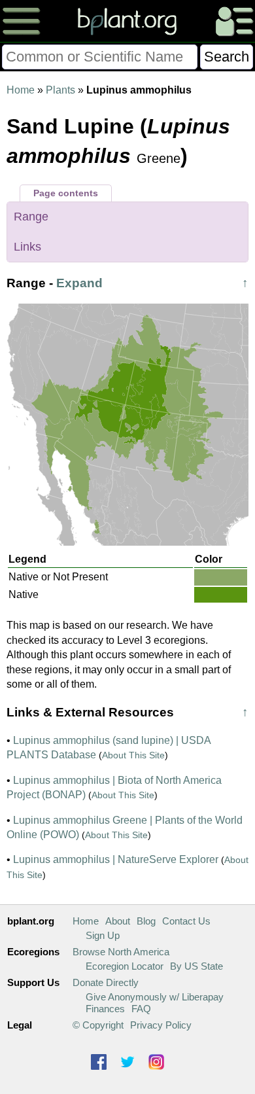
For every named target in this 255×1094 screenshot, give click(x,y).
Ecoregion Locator (124, 966)
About (117, 920)
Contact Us (186, 920)
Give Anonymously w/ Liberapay (155, 996)
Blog (146, 920)
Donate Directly (106, 982)
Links (27, 246)
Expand (79, 283)
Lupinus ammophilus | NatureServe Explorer (115, 859)
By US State (196, 966)
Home (21, 90)
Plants (60, 90)
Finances (105, 1008)
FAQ (141, 1008)
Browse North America (121, 951)
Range (31, 216)
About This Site (133, 755)
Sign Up (103, 935)
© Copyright (98, 1025)
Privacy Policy (161, 1025)
